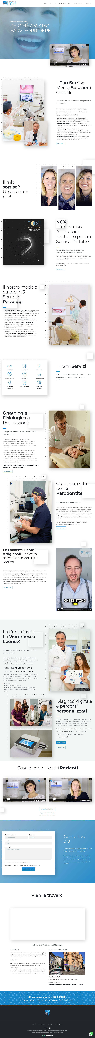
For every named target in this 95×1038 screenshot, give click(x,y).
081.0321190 (59, 997)
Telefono (31, 835)
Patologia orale (39, 378)
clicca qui (26, 862)
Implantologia (39, 369)
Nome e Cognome (10, 835)
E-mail (6, 841)
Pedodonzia (24, 378)
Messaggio (8, 847)
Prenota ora (61, 742)
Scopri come (7, 471)
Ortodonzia (9, 369)
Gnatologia (24, 369)
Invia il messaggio (28, 869)
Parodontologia (9, 378)
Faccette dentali (24, 386)
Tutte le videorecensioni (47, 809)
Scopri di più (60, 747)
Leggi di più (60, 143)
